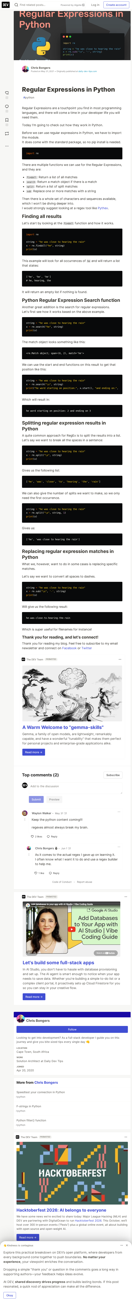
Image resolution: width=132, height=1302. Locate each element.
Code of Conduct (62, 881)
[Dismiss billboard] (126, 1245)
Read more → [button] (33, 752)
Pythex (103, 208)
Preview (54, 799)
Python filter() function (31, 1122)
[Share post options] (6, 146)
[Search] (16, 5)
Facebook (69, 648)
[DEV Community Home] (5, 4)
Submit (36, 799)
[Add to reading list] (6, 121)
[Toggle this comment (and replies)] (25, 819)
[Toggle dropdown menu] (120, 659)
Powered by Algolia (71, 5)
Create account (116, 5)
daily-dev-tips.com (87, 71)
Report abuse (84, 881)
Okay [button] (9, 1295)
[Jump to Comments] (6, 108)
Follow (72, 1029)
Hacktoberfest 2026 (88, 1220)
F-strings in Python (28, 1108)
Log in (95, 5)
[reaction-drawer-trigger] (6, 94)
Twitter (86, 648)
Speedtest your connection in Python (40, 1094)
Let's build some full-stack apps (58, 962)
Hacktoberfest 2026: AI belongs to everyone (61, 1210)
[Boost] (6, 133)
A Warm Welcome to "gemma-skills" (63, 727)
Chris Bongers (40, 67)
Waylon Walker (41, 813)
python (28, 97)
